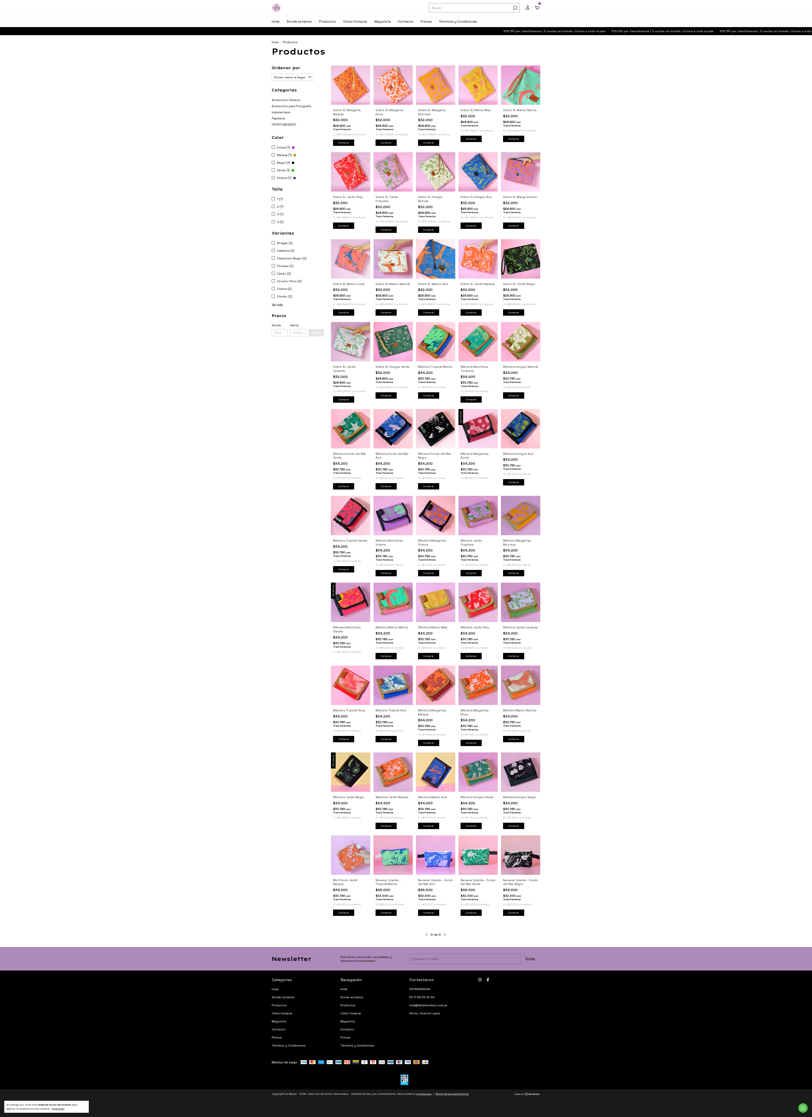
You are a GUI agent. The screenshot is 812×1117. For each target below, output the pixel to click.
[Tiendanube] (527, 1094)
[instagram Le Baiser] (480, 980)
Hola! (276, 21)
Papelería (278, 118)
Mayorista (382, 21)
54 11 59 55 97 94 (422, 997)
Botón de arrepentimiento (452, 1094)
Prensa (426, 21)
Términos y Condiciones (458, 21)
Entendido (58, 1108)
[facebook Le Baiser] (488, 980)
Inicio (275, 42)
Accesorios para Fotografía (291, 106)
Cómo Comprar (355, 21)
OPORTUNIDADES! (284, 124)
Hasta (294, 325)
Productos (327, 21)
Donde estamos (299, 21)
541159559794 (419, 989)
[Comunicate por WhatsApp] (803, 1108)
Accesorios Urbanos (286, 100)
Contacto (405, 21)
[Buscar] (515, 8)
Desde (276, 325)
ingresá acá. (424, 1094)
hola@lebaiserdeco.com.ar (428, 1005)
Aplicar (316, 333)
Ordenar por (286, 67)
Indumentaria (281, 112)
